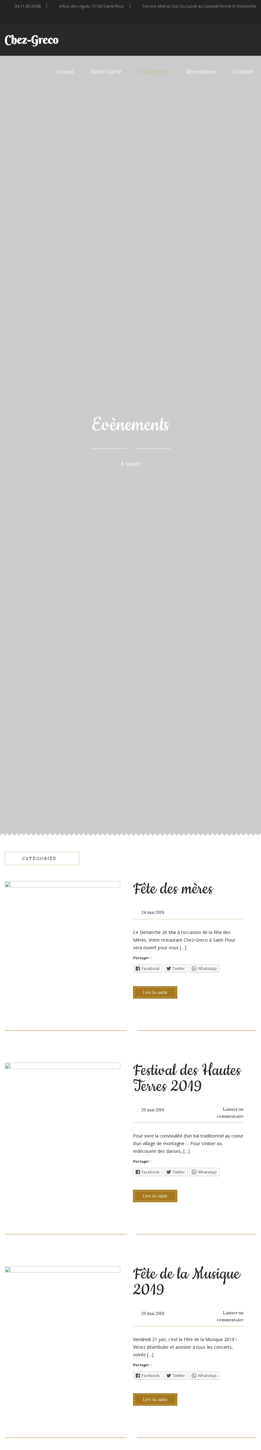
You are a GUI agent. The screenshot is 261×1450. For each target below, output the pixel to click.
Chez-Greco (32, 40)
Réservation (201, 71)
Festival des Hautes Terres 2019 (187, 1078)
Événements (154, 71)
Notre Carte (106, 71)
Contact (243, 71)
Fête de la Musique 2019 (186, 1282)
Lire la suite (155, 992)
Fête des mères (173, 889)
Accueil (64, 71)
